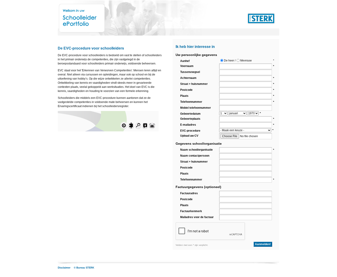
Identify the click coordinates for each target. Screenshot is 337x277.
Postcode (186, 89)
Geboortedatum (190, 113)
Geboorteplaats (190, 118)
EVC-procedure (190, 130)
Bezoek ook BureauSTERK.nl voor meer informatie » (229, 9)
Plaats (184, 95)
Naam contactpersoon (194, 155)
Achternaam (188, 78)
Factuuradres (189, 193)
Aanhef (185, 61)
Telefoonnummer (191, 101)
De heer (229, 60)
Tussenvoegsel (190, 72)
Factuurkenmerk (191, 211)
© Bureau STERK (84, 267)
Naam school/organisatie (196, 149)
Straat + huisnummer (194, 84)
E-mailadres (188, 124)
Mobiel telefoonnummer (195, 107)
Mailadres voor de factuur (197, 217)
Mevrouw (246, 60)
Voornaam (186, 66)
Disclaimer (64, 267)
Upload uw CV (189, 135)
